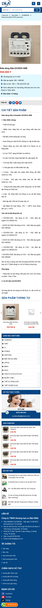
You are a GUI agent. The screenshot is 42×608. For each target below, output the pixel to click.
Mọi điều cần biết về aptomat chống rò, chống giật (23, 503)
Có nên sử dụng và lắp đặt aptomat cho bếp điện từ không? (22, 496)
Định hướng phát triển (10, 559)
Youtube (8, 597)
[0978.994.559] (3, 604)
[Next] (41, 317)
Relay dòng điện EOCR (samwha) (12, 17)
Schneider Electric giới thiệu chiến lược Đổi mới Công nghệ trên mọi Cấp (23, 476)
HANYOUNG (8, 355)
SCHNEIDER (25, 15)
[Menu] (38, 3)
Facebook (9, 594)
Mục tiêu (6, 552)
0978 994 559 (21, 413)
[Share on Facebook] (10, 102)
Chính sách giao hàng (10, 583)
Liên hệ (5, 562)
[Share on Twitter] (13, 102)
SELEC (6, 370)
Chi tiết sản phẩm (14, 110)
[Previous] (1, 317)
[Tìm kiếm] (33, 3)
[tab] (21, 110)
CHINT (6, 344)
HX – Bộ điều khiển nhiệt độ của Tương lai (21, 488)
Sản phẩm (15, 15)
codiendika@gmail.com (21, 416)
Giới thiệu (6, 548)
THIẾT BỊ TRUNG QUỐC (11, 381)
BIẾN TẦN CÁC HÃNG (10, 359)
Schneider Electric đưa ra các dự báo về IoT (22, 482)
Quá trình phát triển (9, 555)
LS (5, 347)
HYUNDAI (7, 351)
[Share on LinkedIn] (20, 102)
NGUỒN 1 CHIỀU (9, 378)
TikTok (8, 600)
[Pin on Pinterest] (16, 102)
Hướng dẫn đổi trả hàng (10, 576)
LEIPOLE (6, 362)
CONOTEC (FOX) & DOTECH (13, 374)
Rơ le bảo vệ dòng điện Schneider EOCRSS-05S (31, 323)
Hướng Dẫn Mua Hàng (10, 580)
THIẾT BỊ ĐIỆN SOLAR (11, 385)
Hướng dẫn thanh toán (10, 573)
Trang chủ (5, 15)
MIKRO (6, 366)
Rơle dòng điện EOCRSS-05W (10, 323)
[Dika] (9, 3)
